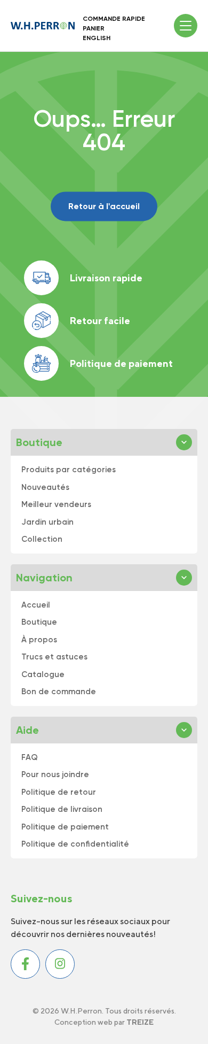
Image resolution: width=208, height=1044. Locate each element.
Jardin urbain (47, 522)
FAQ (29, 757)
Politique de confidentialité (75, 844)
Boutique (39, 622)
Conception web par (104, 1022)
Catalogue (43, 674)
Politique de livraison (61, 809)
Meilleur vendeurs (56, 504)
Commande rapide (114, 18)
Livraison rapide (105, 277)
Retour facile (99, 320)
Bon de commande (58, 691)
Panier (94, 28)
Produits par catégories (68, 469)
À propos (39, 639)
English (96, 38)
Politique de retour (58, 792)
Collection (41, 539)
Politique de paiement (121, 363)
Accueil (35, 605)
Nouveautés (45, 487)
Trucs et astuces (54, 657)
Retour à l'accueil (104, 206)
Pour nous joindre (55, 774)
